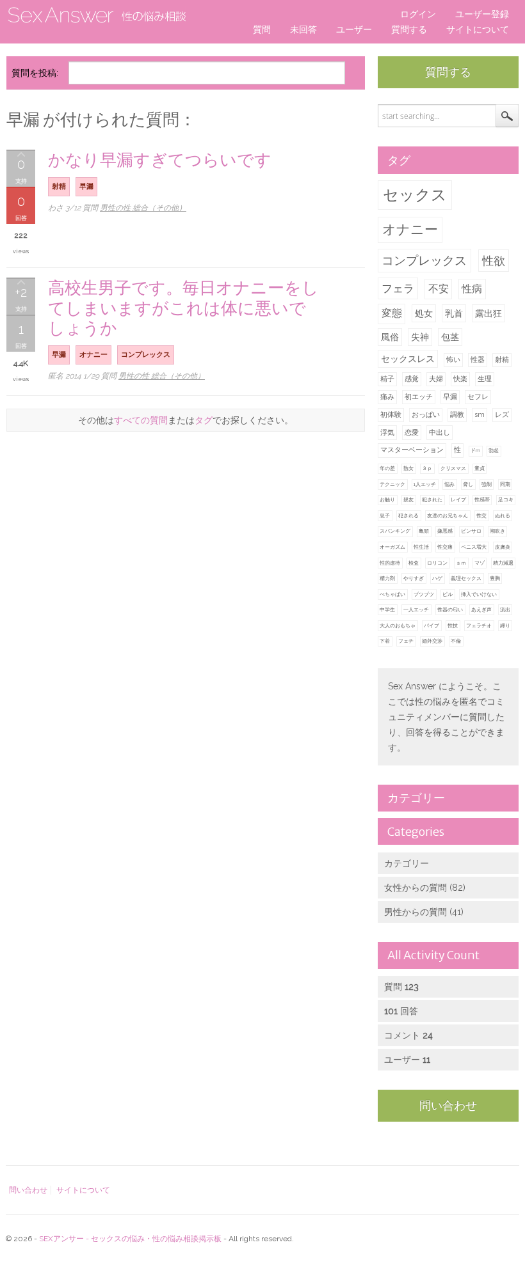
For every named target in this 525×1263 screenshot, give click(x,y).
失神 (420, 337)
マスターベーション (412, 450)
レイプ (458, 499)
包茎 (450, 337)
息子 (385, 515)
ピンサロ (471, 531)
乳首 (454, 313)
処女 (424, 313)
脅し (468, 484)
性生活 (421, 547)
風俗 (390, 337)
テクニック (392, 484)
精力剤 (387, 578)
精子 (387, 379)
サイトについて (477, 29)
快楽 (460, 379)
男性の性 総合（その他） (143, 207)
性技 (453, 625)
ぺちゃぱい (392, 594)
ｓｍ (461, 563)
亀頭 (424, 531)
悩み (449, 484)
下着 (385, 641)
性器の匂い (450, 609)
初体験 (390, 415)
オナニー (410, 229)
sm (479, 415)
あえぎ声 (481, 609)
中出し (439, 432)
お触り (387, 499)
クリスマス (453, 468)
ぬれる (502, 515)
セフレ (478, 397)
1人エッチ (425, 484)
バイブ (431, 625)
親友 (408, 499)
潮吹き (497, 531)
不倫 (456, 641)
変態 (392, 313)
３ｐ (427, 468)
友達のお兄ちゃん (447, 515)
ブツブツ (424, 594)
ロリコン (437, 563)
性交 (481, 515)
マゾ (479, 563)
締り (505, 625)
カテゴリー (406, 863)
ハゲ (437, 578)
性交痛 (445, 547)
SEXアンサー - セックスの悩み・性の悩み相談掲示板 (130, 1238)
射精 (502, 360)
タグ (204, 420)
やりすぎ (413, 578)
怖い (453, 360)
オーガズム (392, 547)
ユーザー (354, 29)
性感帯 (482, 499)
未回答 (303, 29)
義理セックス (466, 578)
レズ (502, 415)
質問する (409, 29)
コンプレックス (424, 260)
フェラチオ (479, 625)
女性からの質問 (415, 888)
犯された (432, 499)
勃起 (494, 450)
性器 (478, 360)
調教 (457, 415)
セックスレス (408, 359)
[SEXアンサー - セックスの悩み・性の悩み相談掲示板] (96, 16)
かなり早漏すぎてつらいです (159, 159)
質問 (262, 29)
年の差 (387, 468)
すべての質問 (141, 420)
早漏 (450, 397)
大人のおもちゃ (398, 625)
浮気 (387, 432)
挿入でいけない (479, 594)
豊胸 (495, 578)
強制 (486, 484)
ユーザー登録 (482, 14)
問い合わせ (448, 1105)
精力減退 (503, 563)
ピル (447, 594)
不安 (438, 289)
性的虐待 (390, 563)
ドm (475, 450)
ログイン (418, 14)
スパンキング (395, 531)
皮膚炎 (502, 547)
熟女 (408, 468)
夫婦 (436, 379)
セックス (415, 194)
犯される (408, 515)
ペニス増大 (474, 547)
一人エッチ (416, 609)
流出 (505, 609)
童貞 (479, 468)
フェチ (406, 641)
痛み (387, 397)
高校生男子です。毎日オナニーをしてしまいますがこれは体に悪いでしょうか (183, 307)
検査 (413, 563)
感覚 (412, 379)
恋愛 (412, 432)
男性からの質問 (415, 912)
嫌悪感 (445, 531)
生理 (485, 379)
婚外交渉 (432, 641)
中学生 (387, 609)
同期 (505, 484)
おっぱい (426, 415)
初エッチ (419, 397)
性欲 (493, 260)
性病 (472, 289)
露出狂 (488, 313)
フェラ (398, 288)
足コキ (505, 499)
